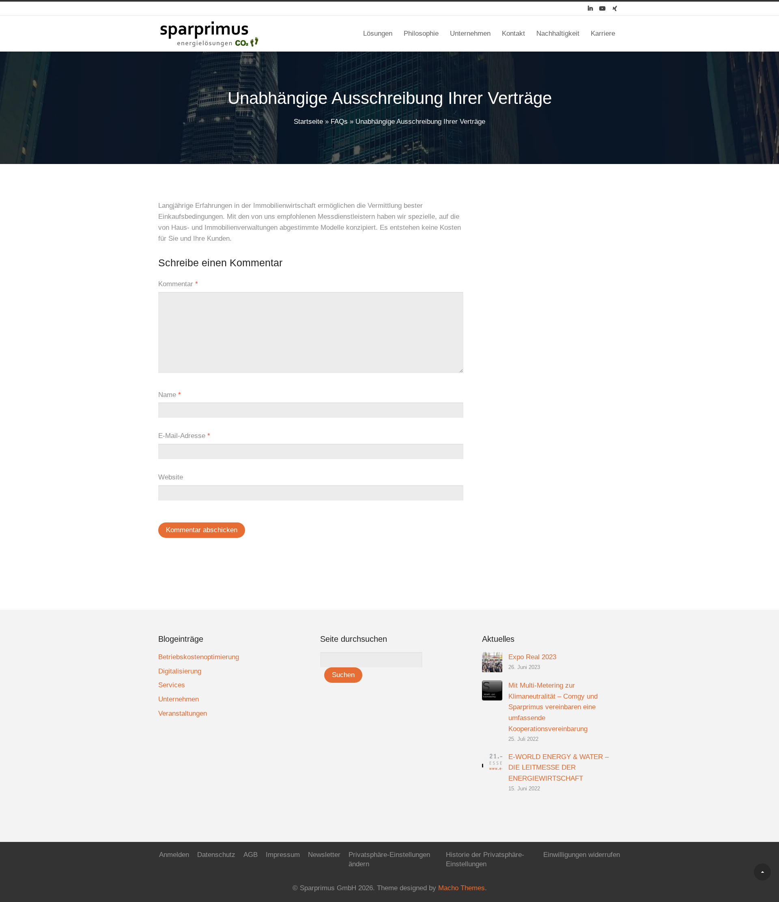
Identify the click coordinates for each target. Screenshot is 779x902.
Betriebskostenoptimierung (198, 657)
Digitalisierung (179, 671)
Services (171, 685)
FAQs (339, 121)
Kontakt (513, 33)
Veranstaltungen (182, 713)
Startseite (308, 121)
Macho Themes (461, 888)
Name (169, 395)
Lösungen (377, 33)
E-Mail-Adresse (184, 436)
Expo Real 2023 (532, 657)
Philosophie (421, 33)
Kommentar (178, 284)
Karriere (603, 33)
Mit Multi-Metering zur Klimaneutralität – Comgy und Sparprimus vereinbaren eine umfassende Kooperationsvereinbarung (553, 707)
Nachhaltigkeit (557, 33)
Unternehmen (470, 33)
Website (170, 477)
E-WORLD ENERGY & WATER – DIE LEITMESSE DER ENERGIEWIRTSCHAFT (558, 768)
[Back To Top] (762, 871)
